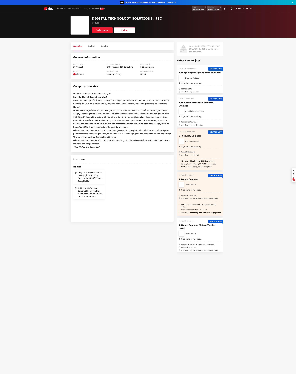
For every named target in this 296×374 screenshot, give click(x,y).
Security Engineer (188, 152)
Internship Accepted (206, 244)
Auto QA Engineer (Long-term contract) (200, 72)
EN (247, 8)
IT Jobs (60, 8)
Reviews (91, 46)
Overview (77, 46)
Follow (124, 30)
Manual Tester (186, 89)
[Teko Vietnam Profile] (181, 185)
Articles (104, 46)
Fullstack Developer (189, 195)
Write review (102, 30)
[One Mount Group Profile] (181, 141)
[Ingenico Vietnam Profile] (181, 78)
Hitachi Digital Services (194, 111)
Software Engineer (188, 179)
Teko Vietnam (190, 185)
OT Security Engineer (190, 135)
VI (251, 8)
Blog (86, 8)
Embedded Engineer (189, 122)
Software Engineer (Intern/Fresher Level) (197, 227)
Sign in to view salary (191, 83)
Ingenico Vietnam (192, 78)
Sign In (241, 8)
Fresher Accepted (188, 244)
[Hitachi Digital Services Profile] (181, 111)
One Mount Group (192, 141)
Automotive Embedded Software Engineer (196, 104)
